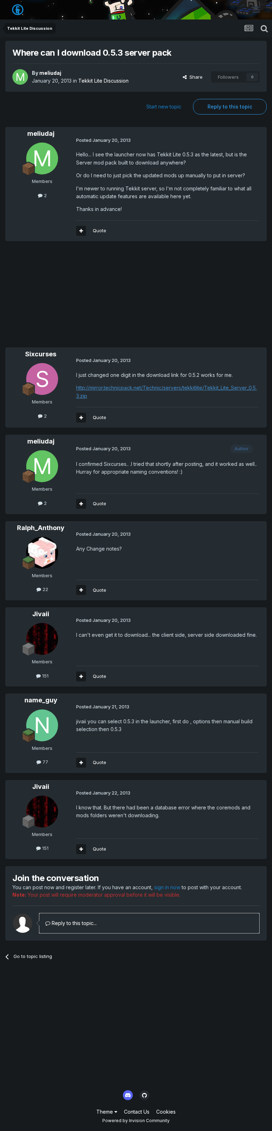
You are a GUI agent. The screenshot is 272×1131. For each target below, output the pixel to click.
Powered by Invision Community (136, 1120)
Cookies (166, 1112)
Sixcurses (40, 354)
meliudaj (50, 73)
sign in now (167, 887)
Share (195, 77)
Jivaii (40, 614)
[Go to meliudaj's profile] (20, 77)
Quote (99, 230)
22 (44, 589)
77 (44, 762)
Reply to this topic (230, 107)
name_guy (40, 700)
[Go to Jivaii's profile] (42, 639)
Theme (105, 1112)
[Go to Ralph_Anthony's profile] (42, 553)
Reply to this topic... (73, 923)
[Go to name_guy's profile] (42, 725)
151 (45, 676)
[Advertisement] (88, 297)
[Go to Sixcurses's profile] (42, 379)
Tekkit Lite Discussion (103, 81)
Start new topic (163, 107)
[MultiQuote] (81, 231)
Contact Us (136, 1112)
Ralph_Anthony (40, 527)
